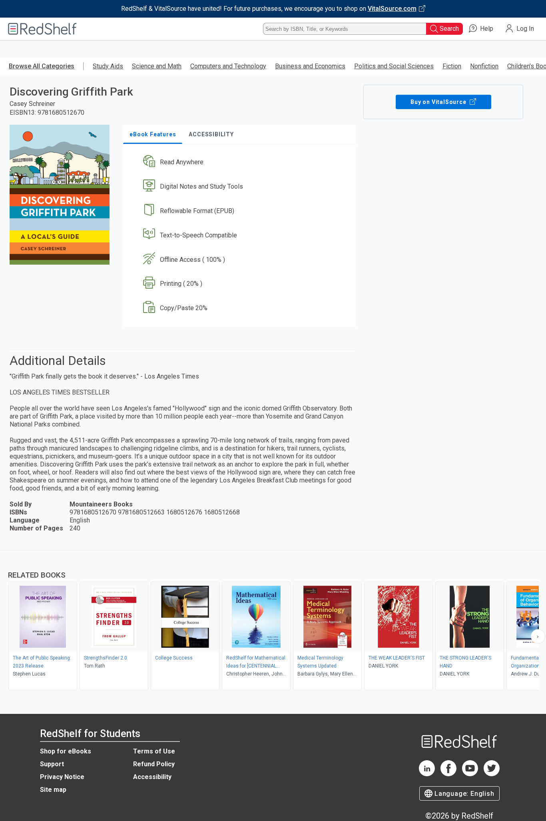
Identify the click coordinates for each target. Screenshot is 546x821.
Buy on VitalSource (439, 102)
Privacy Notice (62, 777)
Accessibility (152, 777)
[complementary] (273, 621)
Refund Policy (154, 764)
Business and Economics (310, 66)
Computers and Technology (228, 66)
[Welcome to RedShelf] (42, 29)
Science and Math (156, 66)
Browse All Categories (41, 66)
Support (52, 764)
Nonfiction (484, 66)
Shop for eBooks (65, 751)
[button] (240, 162)
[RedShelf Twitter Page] (492, 774)
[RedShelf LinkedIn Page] (427, 774)
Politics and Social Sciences (394, 66)
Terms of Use (154, 751)
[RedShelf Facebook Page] (448, 774)
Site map (53, 789)
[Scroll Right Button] (538, 636)
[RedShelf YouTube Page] (470, 774)
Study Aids (108, 66)
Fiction (451, 66)
